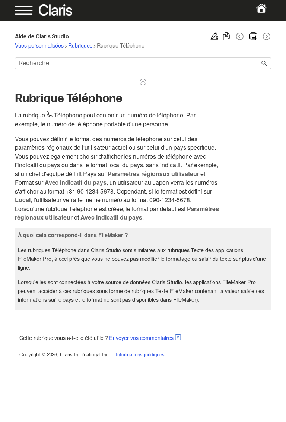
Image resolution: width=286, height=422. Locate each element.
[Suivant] (266, 36)
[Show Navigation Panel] (27, 10)
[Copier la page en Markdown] (226, 36)
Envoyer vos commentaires (141, 337)
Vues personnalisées (39, 45)
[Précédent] (240, 36)
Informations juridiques (140, 354)
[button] (264, 63)
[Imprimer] (253, 36)
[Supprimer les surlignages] (214, 36)
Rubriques (80, 45)
